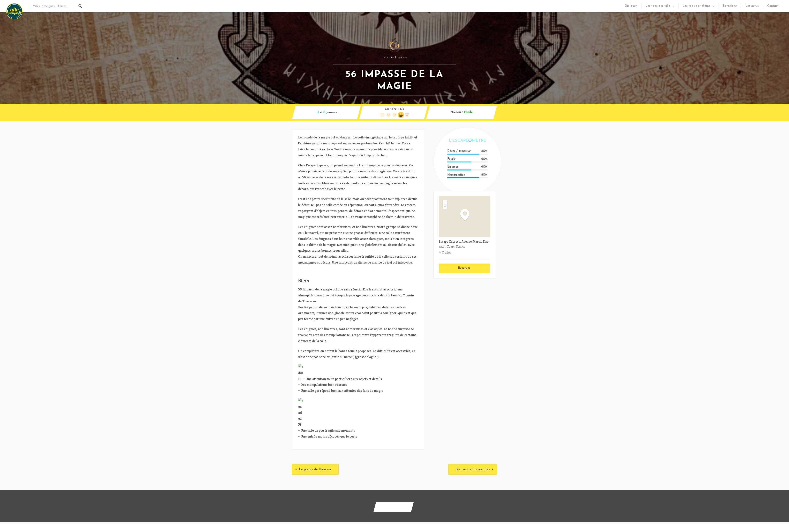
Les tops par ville (658, 6)
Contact (773, 6)
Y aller (446, 252)
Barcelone (730, 6)
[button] (466, 214)
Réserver (464, 268)
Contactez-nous (394, 506)
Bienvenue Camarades (473, 469)
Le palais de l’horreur (315, 469)
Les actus (752, 6)
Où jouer (630, 6)
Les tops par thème (696, 6)
